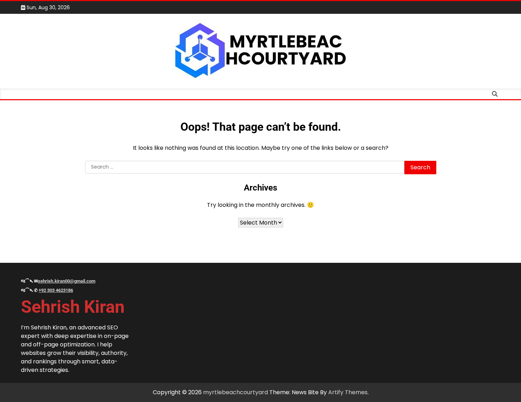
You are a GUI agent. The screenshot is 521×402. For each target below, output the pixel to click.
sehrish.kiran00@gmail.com (66, 281)
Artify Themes (348, 392)
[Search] (494, 94)
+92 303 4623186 (56, 290)
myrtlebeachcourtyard (235, 392)
